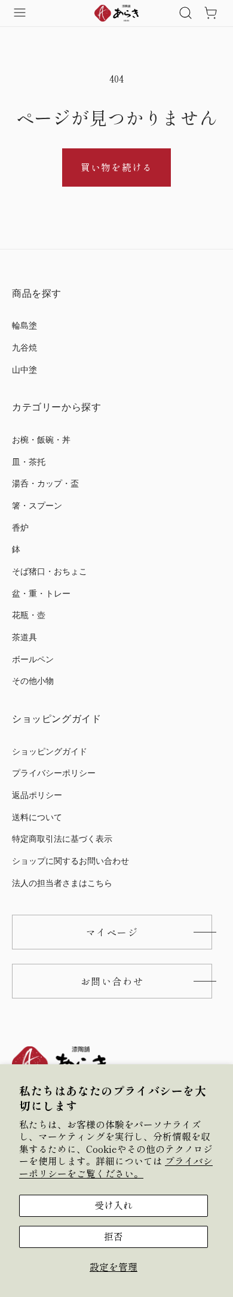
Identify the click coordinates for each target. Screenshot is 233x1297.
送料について (37, 817)
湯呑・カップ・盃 (45, 483)
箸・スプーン (37, 505)
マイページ (112, 932)
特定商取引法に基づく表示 (62, 839)
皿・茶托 (28, 462)
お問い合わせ (112, 981)
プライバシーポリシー (54, 773)
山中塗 (24, 370)
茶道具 (24, 637)
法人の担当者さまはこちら (62, 883)
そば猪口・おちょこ (49, 571)
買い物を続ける (116, 167)
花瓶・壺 (28, 615)
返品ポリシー (37, 795)
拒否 (113, 1236)
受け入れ (113, 1205)
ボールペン (33, 659)
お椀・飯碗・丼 (41, 440)
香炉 (20, 527)
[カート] (210, 13)
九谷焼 (24, 347)
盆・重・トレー (41, 593)
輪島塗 (24, 325)
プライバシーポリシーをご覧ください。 (116, 1167)
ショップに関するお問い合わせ (70, 861)
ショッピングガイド (49, 751)
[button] (185, 13)
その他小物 (33, 681)
